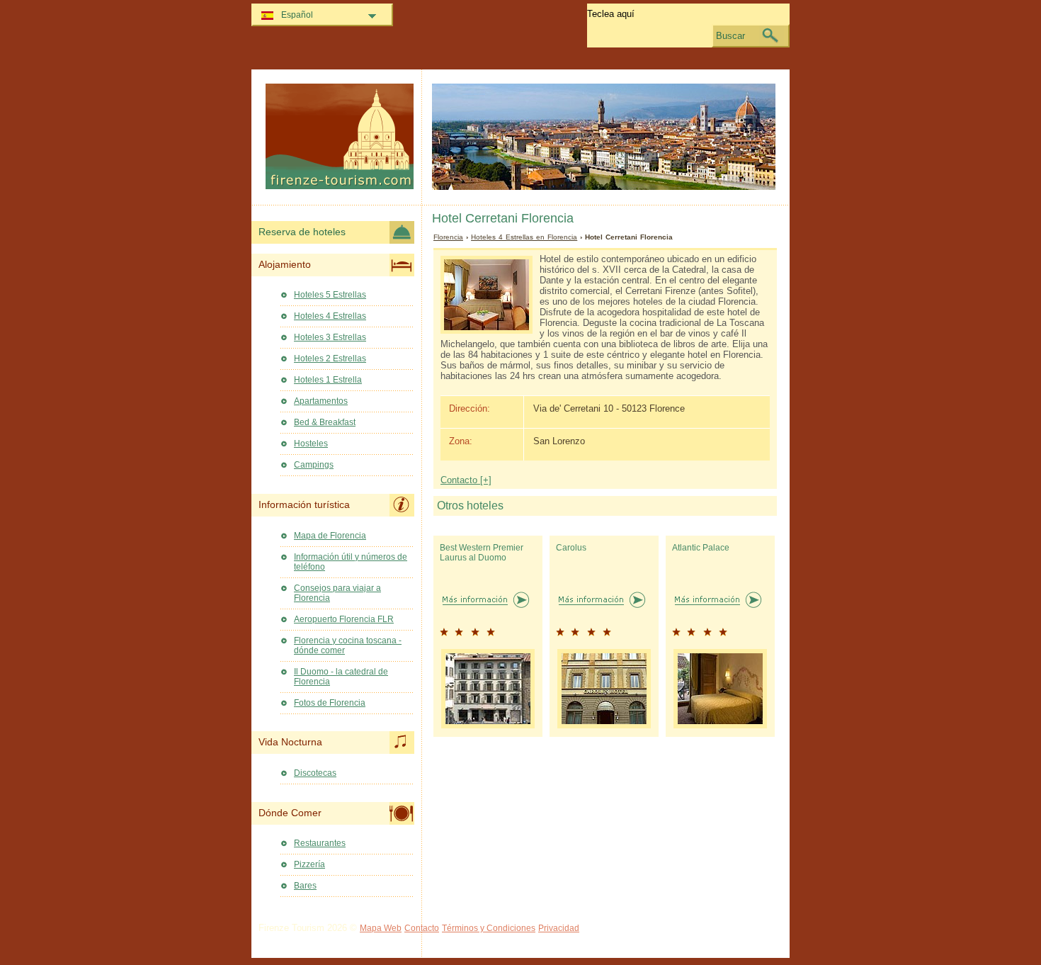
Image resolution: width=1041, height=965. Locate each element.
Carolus (571, 548)
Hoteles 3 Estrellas (330, 337)
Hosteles (311, 443)
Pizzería (309, 864)
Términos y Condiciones (488, 928)
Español (297, 15)
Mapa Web (381, 928)
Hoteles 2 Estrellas (330, 358)
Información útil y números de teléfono (350, 562)
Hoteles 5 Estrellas (330, 295)
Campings (314, 465)
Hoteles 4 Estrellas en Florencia (524, 237)
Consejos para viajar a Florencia (337, 593)
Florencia (448, 237)
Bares (305, 886)
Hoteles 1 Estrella (328, 380)
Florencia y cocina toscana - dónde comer (348, 645)
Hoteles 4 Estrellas (330, 316)
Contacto (421, 928)
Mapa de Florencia (330, 536)
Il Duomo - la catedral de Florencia (341, 677)
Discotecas (315, 773)
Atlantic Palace (700, 548)
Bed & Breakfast (324, 422)
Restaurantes (320, 843)
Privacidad (558, 928)
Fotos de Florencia (329, 703)
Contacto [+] (465, 480)
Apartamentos (321, 401)
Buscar (730, 35)
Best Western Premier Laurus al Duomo (481, 553)
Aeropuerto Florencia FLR (344, 619)
